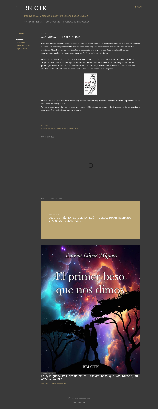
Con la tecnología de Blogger (80, 398)
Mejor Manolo (21, 49)
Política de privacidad (76, 22)
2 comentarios (62, 225)
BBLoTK (35, 8)
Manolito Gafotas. (23, 46)
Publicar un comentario (58, 383)
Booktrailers (53, 22)
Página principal (33, 22)
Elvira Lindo (20, 43)
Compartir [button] (20, 33)
